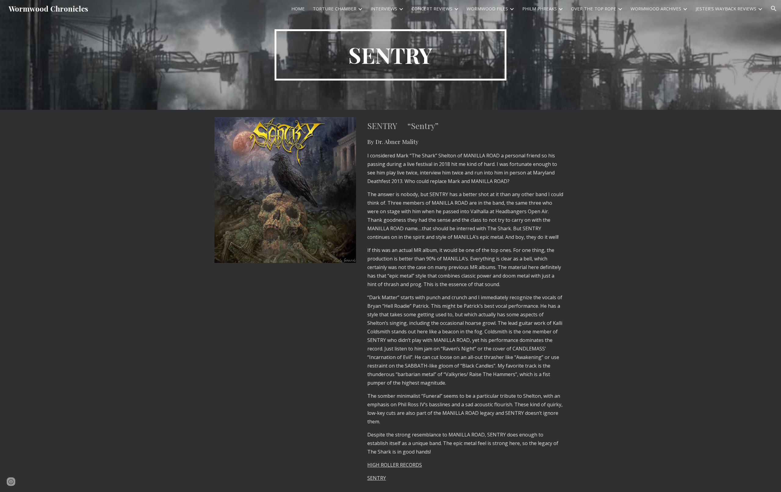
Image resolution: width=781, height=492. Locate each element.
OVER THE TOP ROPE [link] (593, 8)
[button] (773, 8)
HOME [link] (298, 8)
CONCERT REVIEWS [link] (432, 8)
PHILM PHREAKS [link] (539, 8)
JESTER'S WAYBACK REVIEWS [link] (726, 8)
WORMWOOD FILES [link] (487, 8)
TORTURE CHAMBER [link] (334, 8)
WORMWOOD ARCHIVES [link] (656, 8)
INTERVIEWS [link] (384, 8)
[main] (390, 55)
